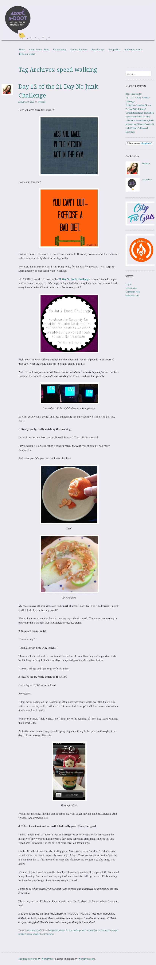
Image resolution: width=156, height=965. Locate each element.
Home (22, 49)
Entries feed (131, 287)
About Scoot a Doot (39, 49)
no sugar (114, 930)
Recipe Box (114, 49)
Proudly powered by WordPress (36, 958)
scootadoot (147, 179)
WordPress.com (86, 958)
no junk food (103, 930)
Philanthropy (60, 49)
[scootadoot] (133, 190)
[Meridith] (133, 174)
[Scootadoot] (78, 23)
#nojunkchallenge (57, 930)
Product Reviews (79, 49)
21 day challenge (73, 930)
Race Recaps (98, 49)
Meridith (41, 101)
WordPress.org (132, 295)
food (84, 930)
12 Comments (47, 933)
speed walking (33, 933)
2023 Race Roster (134, 93)
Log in (128, 283)
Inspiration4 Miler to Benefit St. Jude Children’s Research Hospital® (140, 128)
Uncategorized (34, 930)
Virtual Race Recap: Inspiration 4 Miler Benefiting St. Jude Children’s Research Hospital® (140, 116)
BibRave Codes (27, 53)
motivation (92, 930)
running (22, 933)
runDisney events (133, 49)
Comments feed (133, 291)
